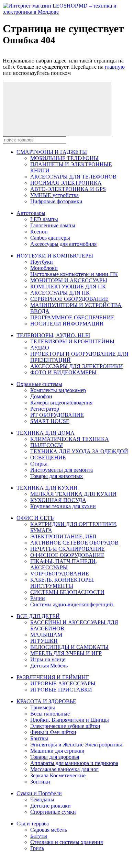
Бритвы (39, 738)
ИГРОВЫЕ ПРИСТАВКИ (61, 690)
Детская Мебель (49, 666)
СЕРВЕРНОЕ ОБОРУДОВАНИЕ (69, 299)
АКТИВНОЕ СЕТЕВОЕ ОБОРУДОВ (74, 543)
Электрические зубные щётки (65, 726)
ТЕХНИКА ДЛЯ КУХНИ (47, 488)
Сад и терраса (32, 823)
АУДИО (39, 348)
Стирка (38, 464)
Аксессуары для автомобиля (63, 244)
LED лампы (44, 219)
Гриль (37, 848)
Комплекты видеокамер (58, 390)
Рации (37, 598)
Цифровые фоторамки (56, 201)
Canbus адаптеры (50, 238)
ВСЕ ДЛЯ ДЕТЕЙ (38, 616)
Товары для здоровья (54, 757)
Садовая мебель (48, 830)
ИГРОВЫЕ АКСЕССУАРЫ (63, 683)
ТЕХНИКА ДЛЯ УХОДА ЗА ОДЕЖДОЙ (79, 451)
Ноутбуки (41, 262)
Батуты (38, 836)
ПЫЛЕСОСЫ (46, 445)
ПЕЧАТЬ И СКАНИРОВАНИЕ (67, 549)
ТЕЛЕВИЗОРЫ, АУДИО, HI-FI (53, 335)
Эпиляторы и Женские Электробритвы (76, 744)
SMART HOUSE (49, 421)
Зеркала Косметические (58, 775)
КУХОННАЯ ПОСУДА (58, 500)
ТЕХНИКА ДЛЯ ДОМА (45, 433)
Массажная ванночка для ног (64, 769)
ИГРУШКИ (44, 641)
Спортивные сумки (53, 812)
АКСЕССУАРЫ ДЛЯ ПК (60, 293)
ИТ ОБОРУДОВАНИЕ (57, 415)
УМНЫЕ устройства (54, 195)
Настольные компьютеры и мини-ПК (74, 274)
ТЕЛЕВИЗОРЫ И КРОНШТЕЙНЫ (72, 341)
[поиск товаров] (57, 109)
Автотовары (30, 213)
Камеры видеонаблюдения (61, 402)
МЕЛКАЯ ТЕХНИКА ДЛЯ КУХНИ (73, 494)
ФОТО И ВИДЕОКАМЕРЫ (63, 372)
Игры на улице (47, 659)
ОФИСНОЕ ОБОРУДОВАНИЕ (67, 555)
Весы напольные (50, 714)
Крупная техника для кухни (63, 506)
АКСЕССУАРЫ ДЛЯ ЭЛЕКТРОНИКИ (76, 366)
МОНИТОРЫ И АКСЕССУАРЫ (68, 280)
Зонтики (40, 782)
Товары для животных (56, 476)
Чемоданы (42, 799)
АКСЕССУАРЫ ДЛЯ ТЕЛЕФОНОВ (73, 177)
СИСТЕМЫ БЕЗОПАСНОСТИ (67, 592)
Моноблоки (44, 268)
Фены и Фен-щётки (53, 732)
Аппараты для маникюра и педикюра (74, 763)
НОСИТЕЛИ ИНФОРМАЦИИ (67, 324)
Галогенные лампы (52, 225)
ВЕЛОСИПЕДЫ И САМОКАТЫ (69, 647)
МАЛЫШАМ (46, 635)
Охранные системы (39, 384)
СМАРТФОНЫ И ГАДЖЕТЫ (51, 152)
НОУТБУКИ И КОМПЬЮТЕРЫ (54, 256)
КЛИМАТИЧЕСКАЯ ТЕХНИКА (69, 439)
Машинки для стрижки (57, 751)
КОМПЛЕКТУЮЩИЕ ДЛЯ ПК (68, 286)
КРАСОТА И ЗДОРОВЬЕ (46, 701)
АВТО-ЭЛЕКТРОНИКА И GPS (68, 189)
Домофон (41, 396)
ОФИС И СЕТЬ (35, 518)
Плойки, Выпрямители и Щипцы (69, 720)
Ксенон (39, 232)
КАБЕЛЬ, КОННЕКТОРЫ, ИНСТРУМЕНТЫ (62, 583)
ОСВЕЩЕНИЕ (48, 457)
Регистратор (44, 409)
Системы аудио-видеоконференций (71, 604)
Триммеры (42, 707)
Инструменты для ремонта (61, 470)
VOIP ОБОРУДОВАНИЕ (59, 573)
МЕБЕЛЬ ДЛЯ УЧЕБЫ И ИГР (66, 653)
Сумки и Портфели (39, 793)
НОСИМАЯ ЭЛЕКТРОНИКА (66, 183)
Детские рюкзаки (50, 806)
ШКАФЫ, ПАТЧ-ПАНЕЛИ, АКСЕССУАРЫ (63, 564)
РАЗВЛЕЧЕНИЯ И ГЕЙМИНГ (52, 677)
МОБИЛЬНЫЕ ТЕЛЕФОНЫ (64, 158)
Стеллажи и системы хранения (66, 842)
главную (115, 67)
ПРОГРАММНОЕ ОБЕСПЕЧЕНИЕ (72, 317)
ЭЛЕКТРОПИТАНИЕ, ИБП (63, 536)
